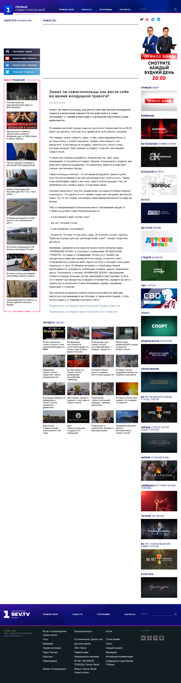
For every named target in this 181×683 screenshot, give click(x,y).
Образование (50, 661)
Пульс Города (50, 653)
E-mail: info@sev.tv (13, 636)
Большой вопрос (83, 632)
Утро (45, 639)
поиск (143, 9)
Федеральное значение (86, 657)
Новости (86, 9)
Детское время (82, 644)
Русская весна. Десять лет (88, 639)
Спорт (109, 644)
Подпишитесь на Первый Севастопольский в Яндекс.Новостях (84, 306)
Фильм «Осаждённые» (54, 669)
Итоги (109, 632)
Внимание (48, 644)
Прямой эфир (66, 9)
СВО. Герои (80, 648)
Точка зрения (113, 639)
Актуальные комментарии (119, 657)
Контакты (125, 9)
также (53, 322)
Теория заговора (52, 648)
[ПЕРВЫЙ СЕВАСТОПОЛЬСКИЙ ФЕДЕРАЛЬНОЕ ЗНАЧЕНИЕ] (8, 10)
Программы (105, 9)
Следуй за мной (114, 648)
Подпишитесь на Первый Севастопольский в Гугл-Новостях (83, 312)
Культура (48, 657)
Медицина (111, 653)
